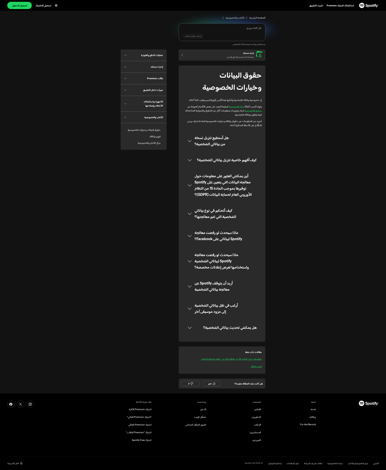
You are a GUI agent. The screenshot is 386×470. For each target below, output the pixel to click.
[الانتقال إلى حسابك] (183, 55)
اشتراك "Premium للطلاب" (139, 432)
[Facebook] (10, 404)
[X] (20, 404)
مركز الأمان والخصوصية (149, 142)
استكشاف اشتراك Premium (340, 5)
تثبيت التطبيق (316, 5)
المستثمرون (255, 432)
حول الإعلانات (292, 463)
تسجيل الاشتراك (43, 5)
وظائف (312, 417)
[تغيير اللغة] (56, 5)
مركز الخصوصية (236, 106)
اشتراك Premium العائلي (140, 424)
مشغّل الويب (200, 417)
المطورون (256, 417)
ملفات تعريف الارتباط (313, 463)
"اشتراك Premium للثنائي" (139, 417)
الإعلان (257, 424)
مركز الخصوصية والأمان (358, 463)
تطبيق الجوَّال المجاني (196, 424)
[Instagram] (30, 404)
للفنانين (257, 409)
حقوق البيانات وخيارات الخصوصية (144, 130)
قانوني (376, 463)
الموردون (256, 440)
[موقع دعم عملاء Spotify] (369, 5)
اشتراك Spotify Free (142, 440)
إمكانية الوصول (275, 463)
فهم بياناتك (256, 366)
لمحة (313, 409)
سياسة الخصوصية (253, 110)
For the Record (308, 424)
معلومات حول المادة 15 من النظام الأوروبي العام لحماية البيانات (231, 359)
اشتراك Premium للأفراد (140, 409)
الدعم (203, 409)
